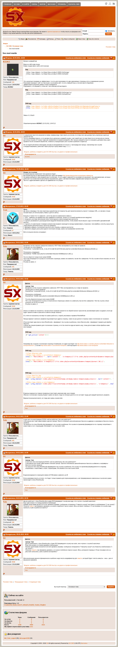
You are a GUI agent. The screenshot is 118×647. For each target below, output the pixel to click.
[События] (4, 58)
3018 (13, 159)
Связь (34, 4)
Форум (42, 4)
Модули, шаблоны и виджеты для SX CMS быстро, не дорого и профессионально (50, 152)
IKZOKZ (6, 62)
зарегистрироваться (53, 31)
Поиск (58, 39)
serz (31, 626)
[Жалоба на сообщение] (111, 58)
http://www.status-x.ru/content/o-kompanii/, (54, 345)
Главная (7, 4)
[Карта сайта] (110, 3)
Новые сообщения (69, 39)
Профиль (62, 4)
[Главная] (106, 3)
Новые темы (81, 39)
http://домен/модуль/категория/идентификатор (78, 175)
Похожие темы (110, 47)
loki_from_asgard (10, 638)
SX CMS (17, 4)
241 (13, 267)
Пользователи (31, 39)
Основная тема (18, 46)
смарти (32, 506)
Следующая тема (35, 582)
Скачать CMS (74, 4)
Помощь (51, 39)
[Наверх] (114, 58)
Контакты (84, 643)
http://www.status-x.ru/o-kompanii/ (87, 345)
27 (12, 230)
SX (4, 136)
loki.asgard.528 (24, 638)
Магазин (52, 4)
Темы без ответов (93, 39)
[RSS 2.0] (113, 3)
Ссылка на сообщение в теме (76, 58)
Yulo (5, 246)
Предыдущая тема (21, 582)
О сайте (25, 4)
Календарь (42, 39)
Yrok (5, 210)
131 (13, 82)
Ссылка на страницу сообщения (98, 58)
